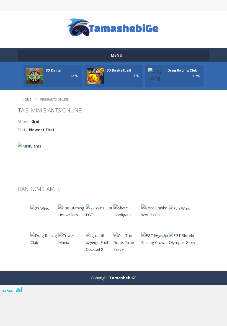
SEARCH (113, 5)
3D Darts (53, 70)
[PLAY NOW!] (34, 75)
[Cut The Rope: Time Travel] (127, 241)
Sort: (22, 129)
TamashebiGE (122, 277)
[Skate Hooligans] (127, 211)
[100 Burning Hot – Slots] (72, 211)
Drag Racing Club (182, 70)
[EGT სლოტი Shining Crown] (155, 238)
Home (27, 99)
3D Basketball (119, 70)
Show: (23, 121)
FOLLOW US (160, 5)
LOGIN (67, 5)
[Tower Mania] (72, 238)
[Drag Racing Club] (44, 238)
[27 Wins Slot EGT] (100, 211)
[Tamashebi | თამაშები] (113, 27)
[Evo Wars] (179, 208)
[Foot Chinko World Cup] (155, 211)
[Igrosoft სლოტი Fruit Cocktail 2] (100, 241)
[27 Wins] (39, 208)
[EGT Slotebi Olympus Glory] (183, 238)
